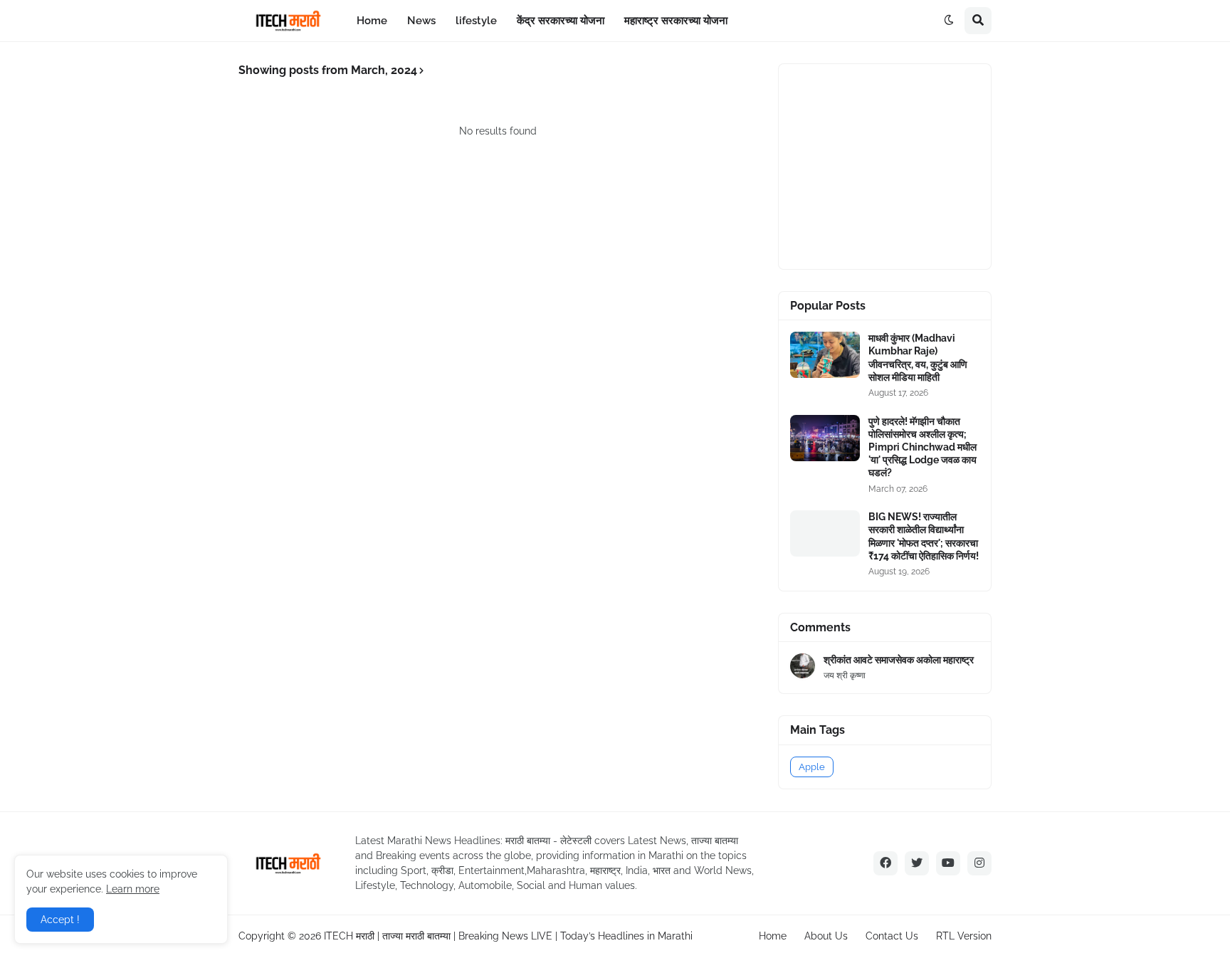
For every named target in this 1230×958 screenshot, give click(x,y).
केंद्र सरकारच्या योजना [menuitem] (560, 20)
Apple (812, 767)
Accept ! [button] (60, 919)
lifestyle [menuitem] (476, 20)
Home (773, 936)
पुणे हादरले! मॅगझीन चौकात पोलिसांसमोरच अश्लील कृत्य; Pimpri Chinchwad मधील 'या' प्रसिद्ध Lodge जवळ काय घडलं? (922, 447)
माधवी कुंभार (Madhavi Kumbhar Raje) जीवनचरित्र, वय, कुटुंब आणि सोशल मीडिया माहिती (917, 357)
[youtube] (948, 863)
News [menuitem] (421, 20)
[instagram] (979, 863)
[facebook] (885, 863)
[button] (948, 20)
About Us (826, 936)
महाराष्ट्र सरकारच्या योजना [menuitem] (675, 20)
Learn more (132, 889)
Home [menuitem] (372, 20)
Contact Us (892, 936)
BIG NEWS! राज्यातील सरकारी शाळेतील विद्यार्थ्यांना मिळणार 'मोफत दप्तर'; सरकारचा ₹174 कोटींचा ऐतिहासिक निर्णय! (923, 536)
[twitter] (917, 863)
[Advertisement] (897, 164)
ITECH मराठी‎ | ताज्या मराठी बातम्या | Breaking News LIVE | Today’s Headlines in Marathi (508, 936)
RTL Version (964, 936)
